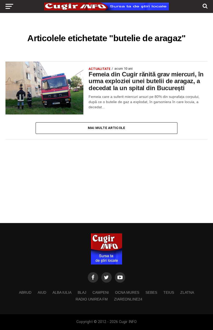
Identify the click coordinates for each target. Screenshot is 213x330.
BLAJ (82, 292)
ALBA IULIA (61, 292)
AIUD (42, 292)
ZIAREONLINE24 (128, 299)
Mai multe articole (106, 128)
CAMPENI (100, 292)
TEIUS (168, 292)
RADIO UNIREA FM (92, 299)
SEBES (151, 292)
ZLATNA (187, 292)
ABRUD (25, 292)
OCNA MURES (127, 292)
